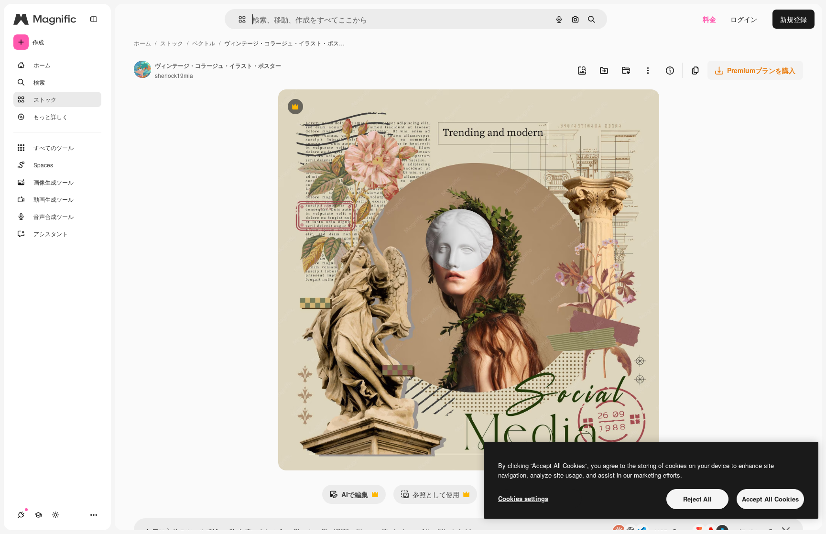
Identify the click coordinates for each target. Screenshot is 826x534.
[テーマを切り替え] (55, 515)
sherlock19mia (174, 75)
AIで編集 (348, 497)
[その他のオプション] (647, 70)
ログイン (743, 19)
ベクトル (203, 43)
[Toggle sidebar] (93, 19)
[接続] (21, 515)
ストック (171, 43)
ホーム (142, 43)
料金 (709, 19)
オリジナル (344, 108)
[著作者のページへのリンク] (142, 70)
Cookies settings (523, 498)
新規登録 (793, 19)
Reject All (697, 498)
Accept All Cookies (770, 498)
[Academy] (38, 515)
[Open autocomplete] (238, 19)
